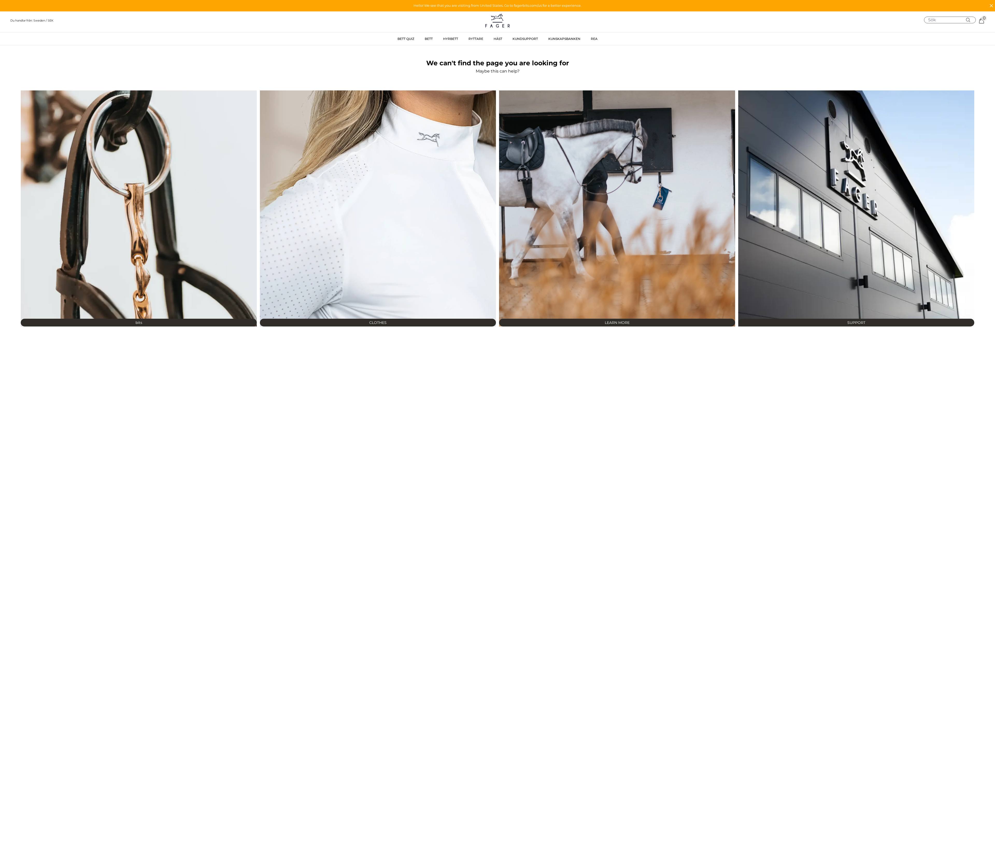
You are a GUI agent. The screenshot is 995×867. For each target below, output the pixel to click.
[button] (497, 5)
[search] (952, 20)
